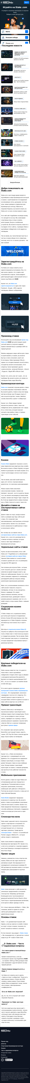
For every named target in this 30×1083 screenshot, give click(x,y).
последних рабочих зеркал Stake (16, 556)
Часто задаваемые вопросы (9, 1050)
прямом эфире (13, 725)
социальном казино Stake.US (17, 629)
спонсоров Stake (6, 832)
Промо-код (4, 1041)
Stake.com (4, 387)
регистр (3, 1043)
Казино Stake (5, 464)
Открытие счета (6, 1052)
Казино (3, 1048)
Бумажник (4, 1057)
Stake (3, 889)
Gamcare (15, 1078)
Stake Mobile (5, 798)
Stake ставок (24, 933)
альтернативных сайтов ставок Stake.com (14, 535)
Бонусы (3, 1055)
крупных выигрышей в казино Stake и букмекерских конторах (14, 691)
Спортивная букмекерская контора (12, 1046)
